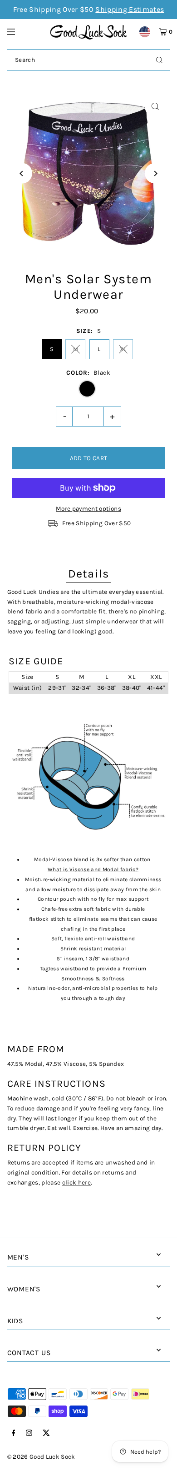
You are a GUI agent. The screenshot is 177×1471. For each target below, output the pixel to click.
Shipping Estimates (129, 9)
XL (123, 349)
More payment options (88, 508)
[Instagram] (29, 1433)
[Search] (159, 60)
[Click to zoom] (155, 106)
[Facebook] (13, 1433)
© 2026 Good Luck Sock (41, 1456)
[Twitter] (46, 1433)
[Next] (155, 173)
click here (76, 1182)
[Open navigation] (24, 31)
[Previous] (22, 173)
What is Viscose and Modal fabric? (93, 869)
